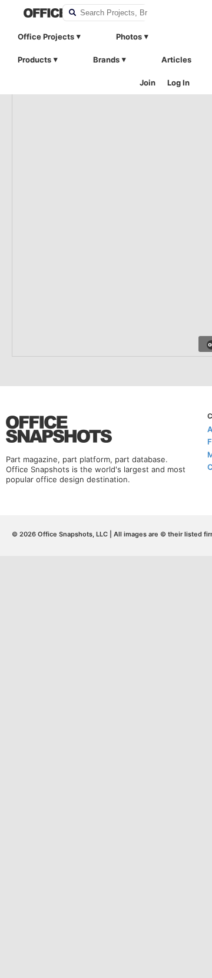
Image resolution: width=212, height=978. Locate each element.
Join (147, 82)
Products (34, 59)
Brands (106, 59)
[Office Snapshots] (35, 13)
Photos (129, 36)
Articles (176, 59)
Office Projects (46, 36)
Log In (178, 82)
